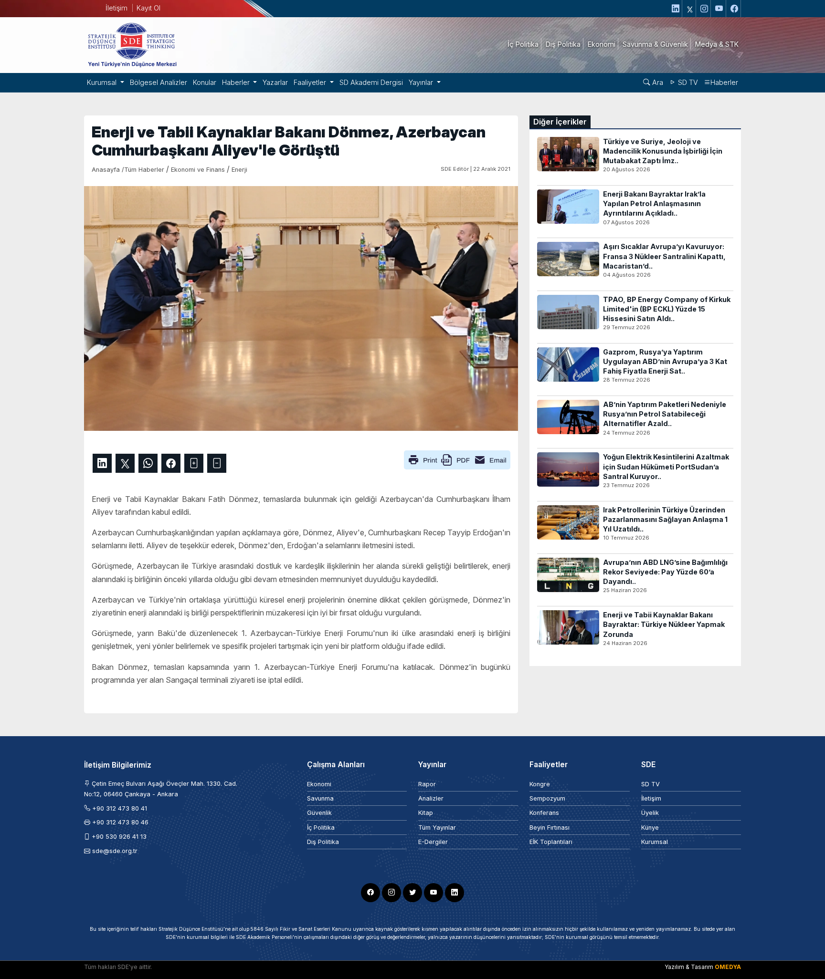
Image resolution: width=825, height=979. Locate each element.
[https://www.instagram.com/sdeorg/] (704, 8)
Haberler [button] (237, 82)
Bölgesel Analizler (158, 82)
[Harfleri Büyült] (193, 463)
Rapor (427, 784)
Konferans (544, 812)
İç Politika (321, 827)
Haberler (724, 82)
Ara (656, 82)
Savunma (320, 798)
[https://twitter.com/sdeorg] (690, 8)
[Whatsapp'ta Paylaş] (148, 463)
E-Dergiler (433, 841)
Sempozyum (547, 798)
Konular (204, 82)
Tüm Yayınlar (437, 827)
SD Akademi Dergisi (371, 82)
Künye (650, 827)
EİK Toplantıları (550, 841)
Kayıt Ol (148, 8)
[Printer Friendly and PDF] (457, 459)
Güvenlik (319, 812)
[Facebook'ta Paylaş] (170, 463)
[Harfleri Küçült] (216, 463)
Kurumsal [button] (102, 82)
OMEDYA (728, 966)
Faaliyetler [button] (311, 82)
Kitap (425, 812)
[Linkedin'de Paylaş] (102, 463)
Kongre (539, 784)
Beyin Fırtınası (549, 827)
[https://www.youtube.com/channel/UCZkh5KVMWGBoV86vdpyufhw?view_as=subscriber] (719, 8)
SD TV (687, 82)
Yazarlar (275, 82)
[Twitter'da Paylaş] (125, 463)
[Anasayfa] (132, 44)
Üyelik (650, 812)
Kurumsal (654, 841)
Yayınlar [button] (422, 82)
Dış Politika (323, 841)
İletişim (116, 8)
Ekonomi (319, 784)
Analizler (431, 798)
